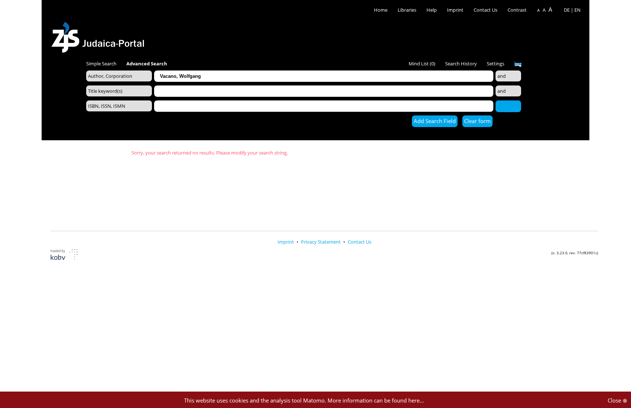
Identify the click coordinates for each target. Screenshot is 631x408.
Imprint (455, 10)
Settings (495, 63)
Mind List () (422, 63)
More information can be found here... (376, 400)
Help (432, 10)
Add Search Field (435, 121)
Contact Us (486, 10)
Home (380, 10)
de (567, 10)
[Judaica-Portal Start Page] (99, 35)
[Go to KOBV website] (68, 255)
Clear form (477, 121)
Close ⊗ (617, 400)
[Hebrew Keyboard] (517, 64)
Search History (461, 63)
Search (508, 106)
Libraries (407, 10)
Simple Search (101, 63)
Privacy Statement (321, 242)
